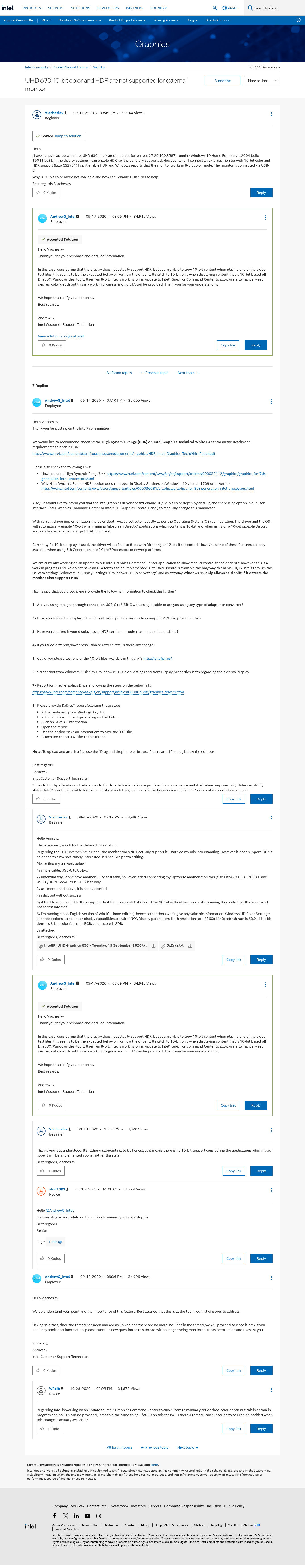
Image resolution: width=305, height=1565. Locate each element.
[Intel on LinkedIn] (76, 1516)
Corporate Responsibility (184, 1505)
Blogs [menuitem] (191, 20)
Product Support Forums (70, 66)
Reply (261, 192)
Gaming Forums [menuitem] (165, 20)
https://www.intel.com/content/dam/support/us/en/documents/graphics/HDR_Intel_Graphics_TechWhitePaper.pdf (123, 453)
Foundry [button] (158, 7)
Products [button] (32, 7)
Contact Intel (97, 1505)
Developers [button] (108, 7)
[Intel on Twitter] (65, 1516)
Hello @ (55, 1241)
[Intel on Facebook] (54, 1516)
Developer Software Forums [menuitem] (78, 20)
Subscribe (223, 80)
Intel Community (36, 66)
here (154, 1464)
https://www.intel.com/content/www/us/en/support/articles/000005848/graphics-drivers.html (108, 691)
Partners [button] (134, 7)
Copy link (228, 345)
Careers (155, 1505)
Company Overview (68, 1505)
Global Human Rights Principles (180, 1541)
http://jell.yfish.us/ (157, 658)
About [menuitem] (46, 20)
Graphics (99, 66)
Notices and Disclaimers (205, 1538)
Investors (138, 1505)
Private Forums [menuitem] (217, 20)
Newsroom (119, 1505)
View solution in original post (61, 336)
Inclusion (214, 1505)
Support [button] (56, 7)
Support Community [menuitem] (18, 20)
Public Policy (234, 1505)
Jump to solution (61, 135)
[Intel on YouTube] (88, 1516)
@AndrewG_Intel (59, 1210)
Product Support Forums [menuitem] (126, 20)
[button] (270, 114)
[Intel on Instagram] (98, 1516)
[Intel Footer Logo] (30, 1525)
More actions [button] (258, 80)
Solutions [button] (80, 7)
